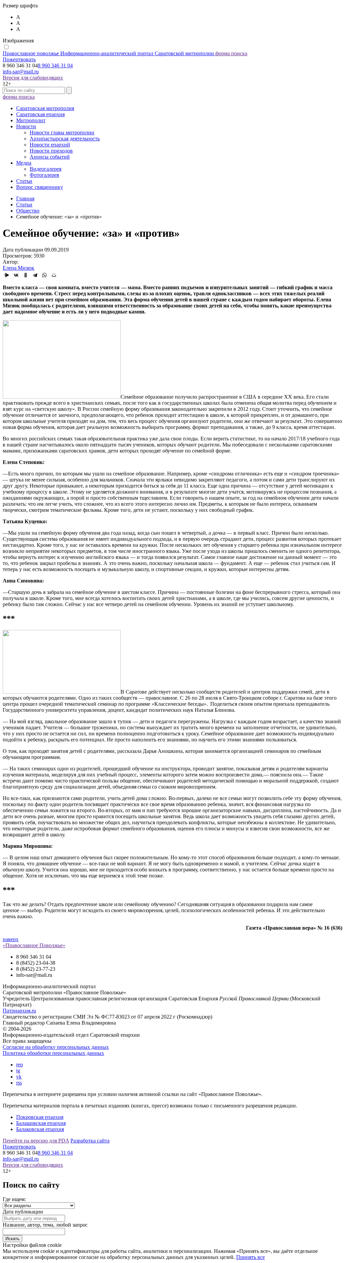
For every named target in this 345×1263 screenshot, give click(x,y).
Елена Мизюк (18, 268)
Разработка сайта (89, 1140)
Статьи (24, 181)
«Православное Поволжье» (34, 945)
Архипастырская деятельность (65, 138)
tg (18, 1070)
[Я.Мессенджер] (7, 275)
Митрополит (30, 120)
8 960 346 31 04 (55, 65)
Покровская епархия (39, 1117)
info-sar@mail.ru (21, 71)
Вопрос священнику (39, 187)
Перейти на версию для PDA (36, 1140)
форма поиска (231, 53)
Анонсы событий (50, 157)
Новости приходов (51, 151)
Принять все (250, 1257)
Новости (26, 126)
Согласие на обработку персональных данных (56, 1047)
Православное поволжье (108, 53)
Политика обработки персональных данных (53, 1053)
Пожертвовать (19, 59)
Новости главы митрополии (62, 132)
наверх (11, 939)
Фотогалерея (44, 175)
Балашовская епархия (41, 1123)
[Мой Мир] (54, 275)
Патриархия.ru (19, 1010)
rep (19, 1064)
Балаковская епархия (40, 1129)
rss (19, 1083)
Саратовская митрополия (45, 108)
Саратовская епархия (40, 114)
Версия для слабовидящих (33, 77)
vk (19, 1076)
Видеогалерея (45, 169)
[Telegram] (35, 275)
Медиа (23, 163)
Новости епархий (50, 144)
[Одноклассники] (26, 275)
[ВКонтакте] (16, 275)
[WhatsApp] (44, 275)
